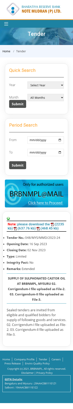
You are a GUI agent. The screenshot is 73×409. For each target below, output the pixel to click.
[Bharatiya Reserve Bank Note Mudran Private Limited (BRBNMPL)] (33, 8)
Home (6, 51)
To (11, 152)
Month (13, 97)
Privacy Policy (44, 373)
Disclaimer (27, 373)
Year (12, 85)
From (13, 140)
